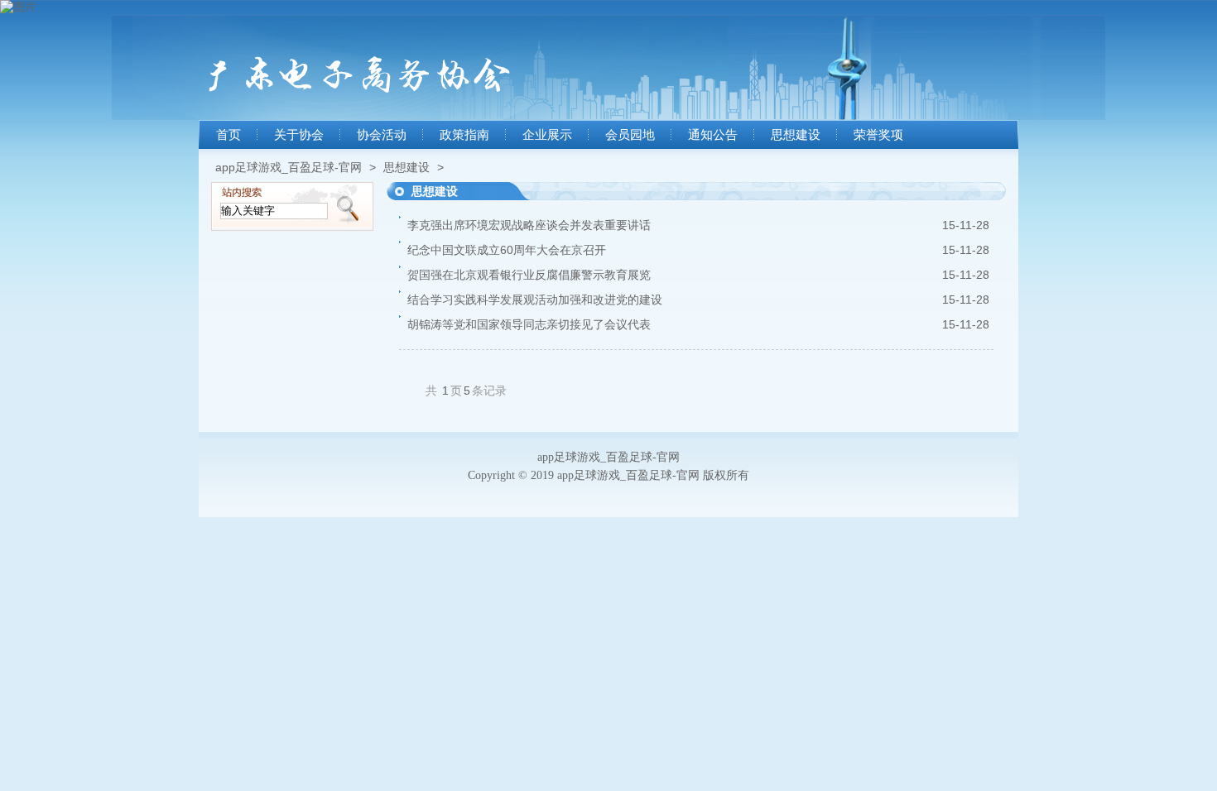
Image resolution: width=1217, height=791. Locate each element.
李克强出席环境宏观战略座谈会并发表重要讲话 (529, 225)
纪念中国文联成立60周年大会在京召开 (506, 249)
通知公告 (713, 134)
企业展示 (547, 134)
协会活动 (381, 134)
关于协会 (299, 134)
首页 (228, 134)
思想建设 (795, 134)
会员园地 (630, 134)
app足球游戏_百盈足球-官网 (288, 167)
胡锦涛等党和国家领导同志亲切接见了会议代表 (529, 324)
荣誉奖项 (878, 134)
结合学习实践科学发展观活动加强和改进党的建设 (534, 299)
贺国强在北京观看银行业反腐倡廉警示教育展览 (529, 274)
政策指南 (464, 134)
